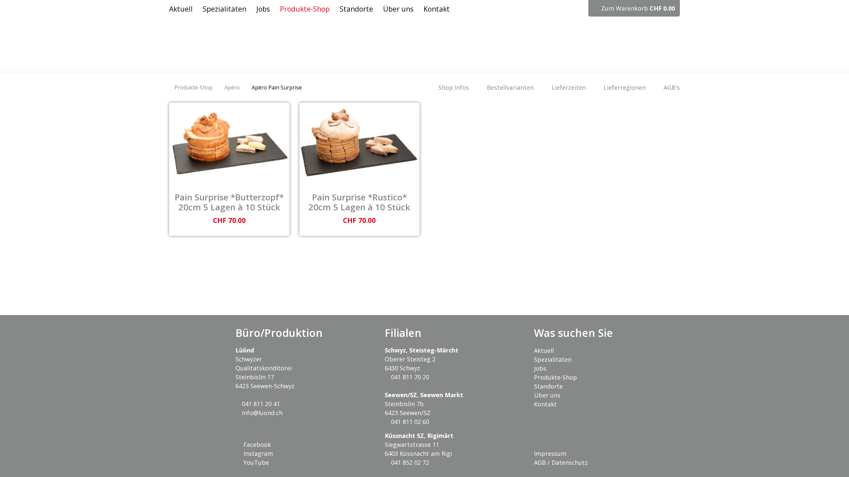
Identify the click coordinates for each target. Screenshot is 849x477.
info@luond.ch (261, 413)
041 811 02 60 (409, 422)
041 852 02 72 (409, 462)
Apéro (232, 87)
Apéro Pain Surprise (277, 87)
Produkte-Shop (193, 87)
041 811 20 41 (260, 404)
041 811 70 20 (409, 377)
